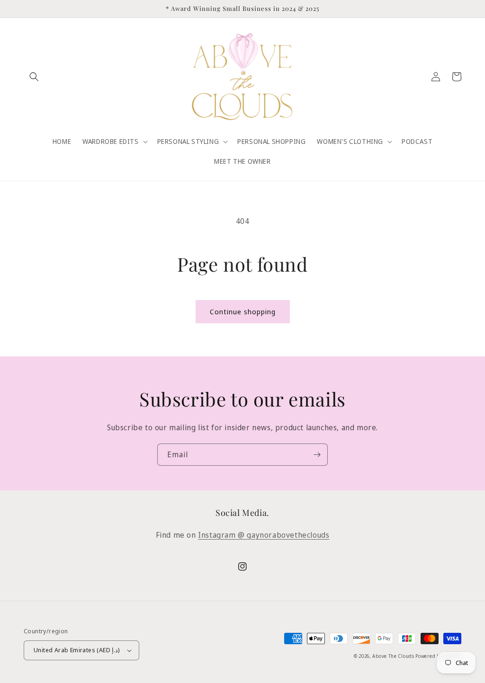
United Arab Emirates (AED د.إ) (77, 650)
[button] (34, 76)
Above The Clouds (393, 656)
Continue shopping (243, 311)
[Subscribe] (316, 455)
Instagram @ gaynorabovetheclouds (263, 535)
